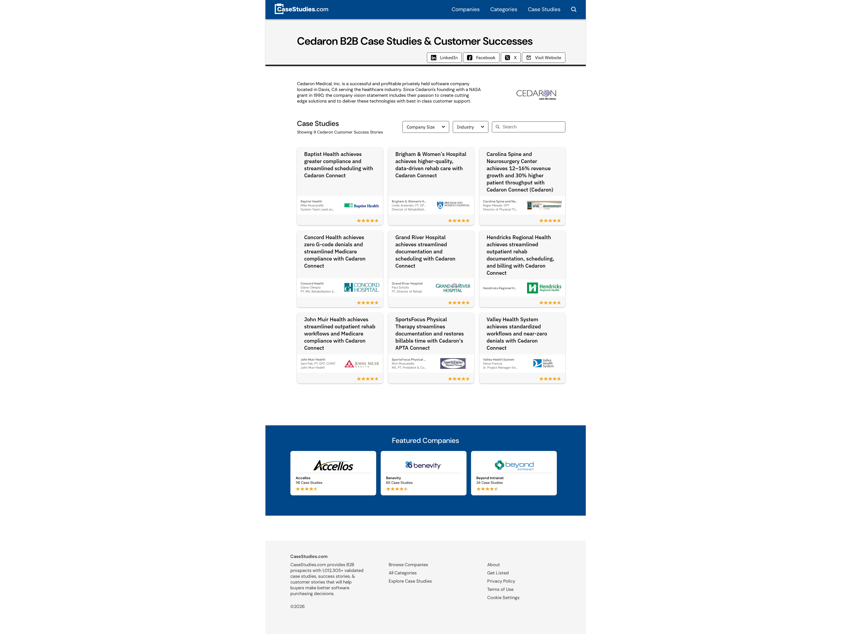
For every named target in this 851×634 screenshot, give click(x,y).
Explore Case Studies (410, 581)
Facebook (485, 58)
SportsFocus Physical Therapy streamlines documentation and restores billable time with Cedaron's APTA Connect (429, 333)
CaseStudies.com (309, 556)
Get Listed (498, 573)
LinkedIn (449, 58)
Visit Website (548, 58)
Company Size (421, 127)
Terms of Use (500, 589)
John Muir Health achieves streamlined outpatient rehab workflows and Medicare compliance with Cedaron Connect (339, 333)
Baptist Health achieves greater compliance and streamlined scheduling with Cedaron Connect (338, 164)
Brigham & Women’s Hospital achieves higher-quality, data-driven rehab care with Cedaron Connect (430, 164)
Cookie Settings (503, 597)
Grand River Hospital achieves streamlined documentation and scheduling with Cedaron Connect (425, 251)
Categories (503, 9)
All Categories (403, 573)
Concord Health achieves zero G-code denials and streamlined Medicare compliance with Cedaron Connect (335, 251)
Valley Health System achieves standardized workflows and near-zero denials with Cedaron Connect (517, 333)
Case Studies (544, 9)
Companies (466, 9)
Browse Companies (408, 564)
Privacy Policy (501, 581)
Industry (465, 127)
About (493, 564)
